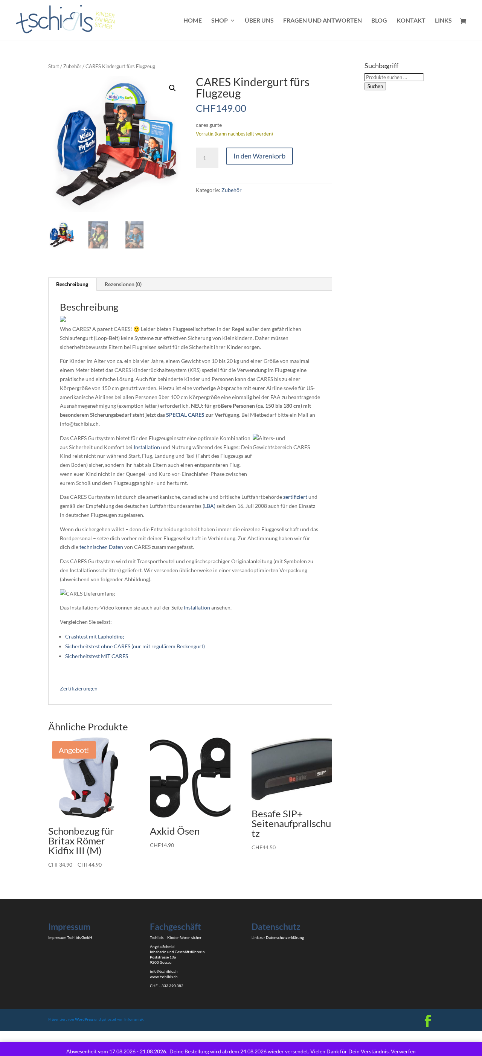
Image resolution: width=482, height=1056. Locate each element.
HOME (192, 21)
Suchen (375, 86)
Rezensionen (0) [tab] (123, 284)
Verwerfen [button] (403, 1051)
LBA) (209, 506)
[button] (172, 88)
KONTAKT (411, 21)
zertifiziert (295, 497)
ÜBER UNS (259, 21)
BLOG (379, 21)
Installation (147, 447)
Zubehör (72, 66)
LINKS (443, 21)
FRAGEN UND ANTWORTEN (322, 21)
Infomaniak (134, 1019)
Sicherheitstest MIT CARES (96, 656)
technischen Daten (101, 547)
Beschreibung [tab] (72, 284)
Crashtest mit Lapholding (94, 636)
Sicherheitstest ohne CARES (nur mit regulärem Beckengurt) (135, 646)
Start (53, 66)
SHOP (219, 21)
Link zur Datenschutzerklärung (278, 937)
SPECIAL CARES (185, 414)
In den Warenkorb (259, 156)
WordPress (84, 1019)
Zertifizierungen (79, 688)
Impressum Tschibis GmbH (70, 937)
